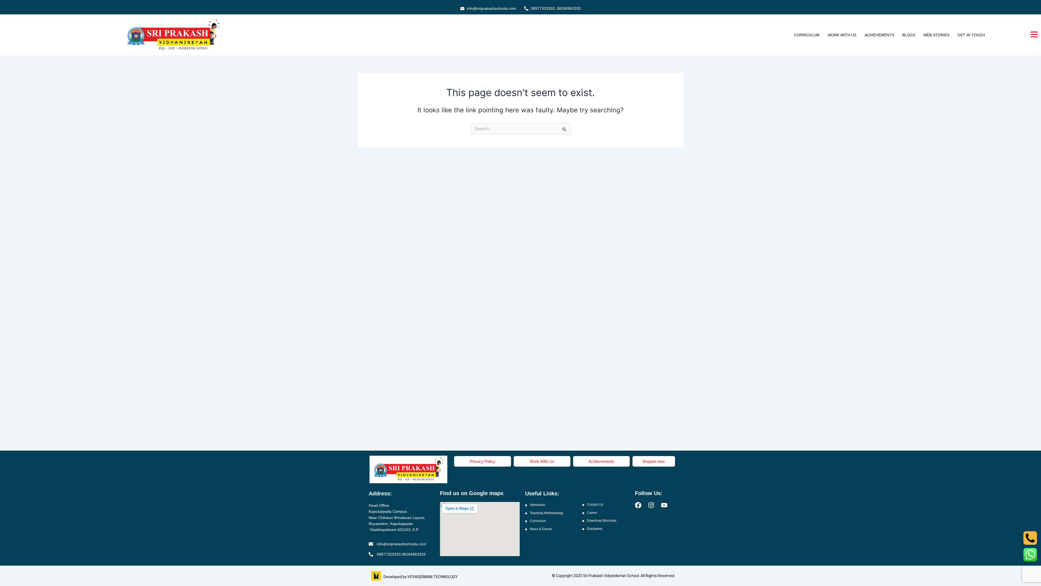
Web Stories (936, 35)
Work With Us (842, 35)
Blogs (908, 35)
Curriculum (807, 35)
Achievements (879, 35)
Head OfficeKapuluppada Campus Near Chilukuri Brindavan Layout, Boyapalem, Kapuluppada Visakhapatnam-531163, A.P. (397, 517)
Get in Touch (971, 35)
